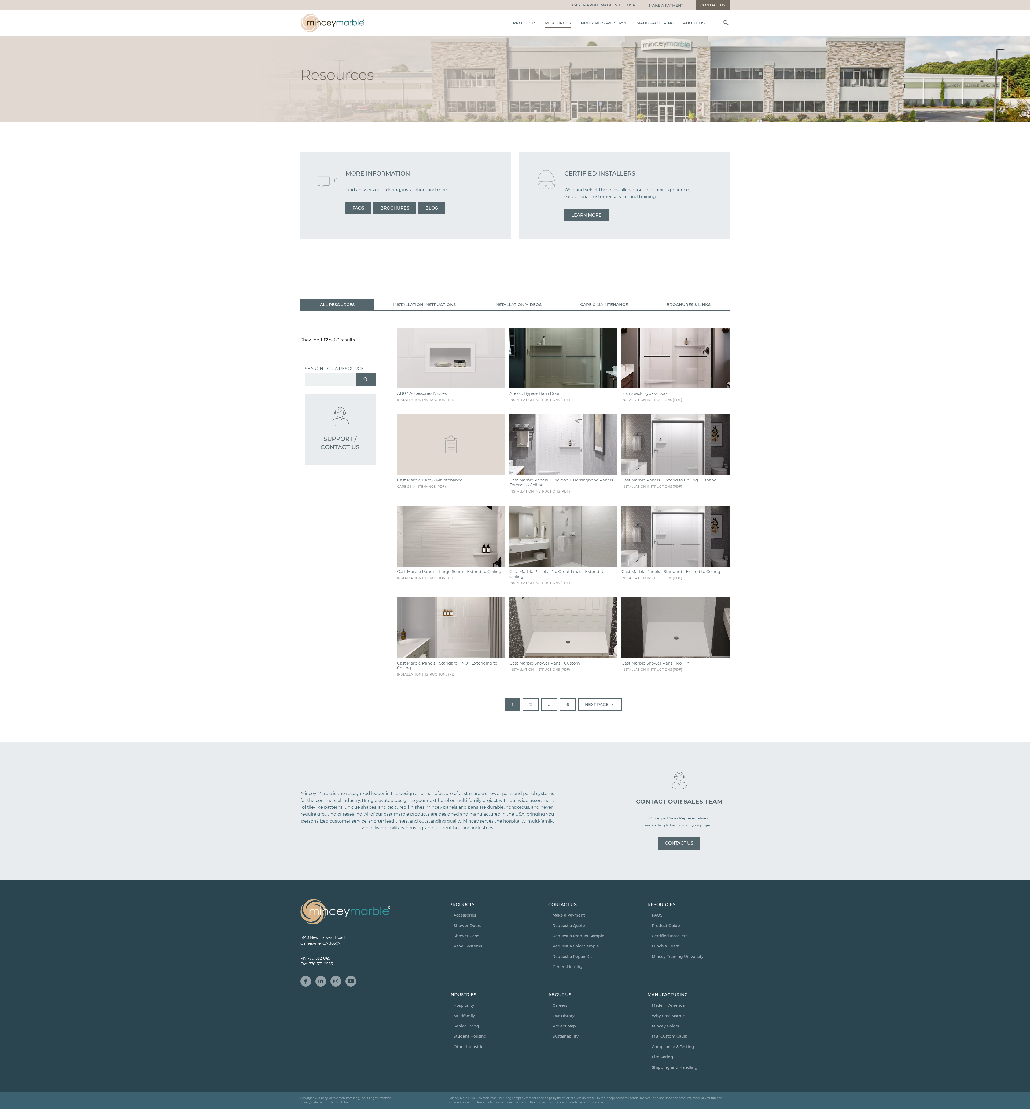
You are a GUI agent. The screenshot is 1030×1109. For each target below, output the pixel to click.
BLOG (431, 208)
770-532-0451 (319, 958)
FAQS (358, 208)
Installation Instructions (424, 304)
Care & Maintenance (604, 304)
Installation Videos (518, 304)
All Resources (337, 304)
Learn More (586, 215)
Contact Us (679, 843)
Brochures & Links (689, 304)
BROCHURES (394, 208)
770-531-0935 (321, 964)
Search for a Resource (334, 368)
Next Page (600, 704)
